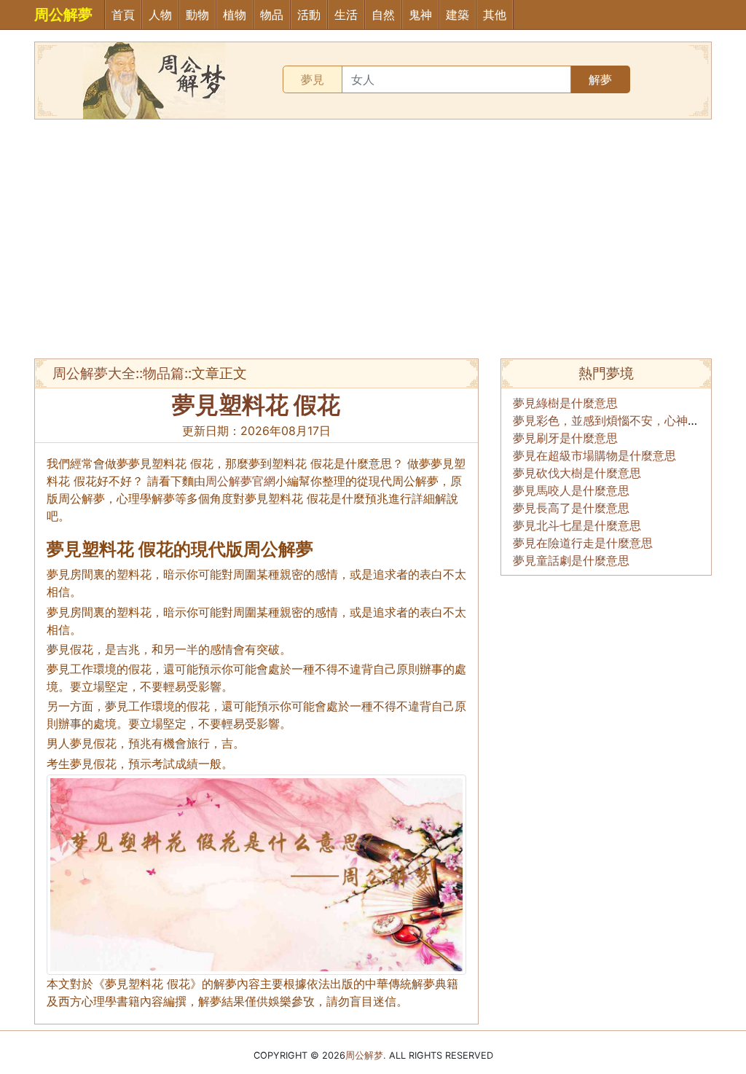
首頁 (123, 14)
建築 (457, 14)
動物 (197, 14)
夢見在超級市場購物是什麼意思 (594, 455)
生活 (346, 14)
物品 (271, 14)
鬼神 (420, 14)
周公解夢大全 (94, 373)
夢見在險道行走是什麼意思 (583, 543)
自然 (383, 14)
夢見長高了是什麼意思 (571, 508)
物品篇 (163, 373)
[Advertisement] (373, 239)
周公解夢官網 (240, 481)
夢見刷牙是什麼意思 (565, 438)
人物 (160, 14)
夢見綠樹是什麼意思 (565, 403)
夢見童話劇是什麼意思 (571, 560)
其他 (494, 14)
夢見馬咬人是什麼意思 (571, 490)
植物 (234, 14)
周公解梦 (364, 1055)
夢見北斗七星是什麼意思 (577, 525)
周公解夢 (63, 14)
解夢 (600, 79)
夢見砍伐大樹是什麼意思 (577, 473)
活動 (309, 14)
